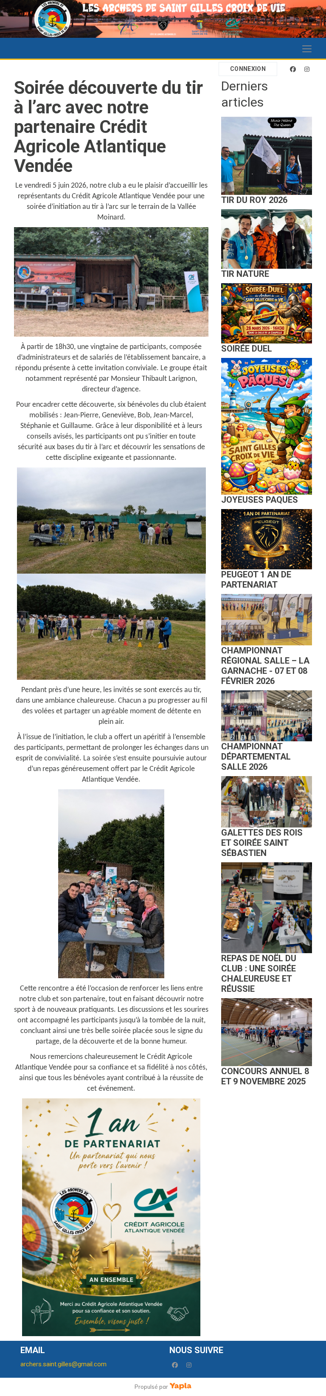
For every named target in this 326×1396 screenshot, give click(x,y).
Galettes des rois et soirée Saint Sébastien (262, 842)
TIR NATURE (245, 274)
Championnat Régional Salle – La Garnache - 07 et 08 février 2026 (265, 665)
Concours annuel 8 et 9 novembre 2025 (265, 1076)
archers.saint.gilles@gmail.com (63, 1364)
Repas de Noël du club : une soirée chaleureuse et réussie (258, 973)
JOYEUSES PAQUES (259, 500)
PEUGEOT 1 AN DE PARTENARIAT (256, 579)
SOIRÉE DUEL (246, 348)
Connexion (248, 68)
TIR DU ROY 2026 (254, 200)
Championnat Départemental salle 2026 (256, 756)
